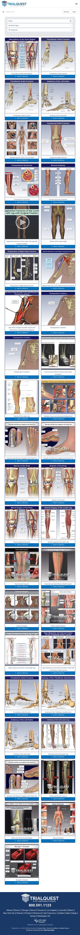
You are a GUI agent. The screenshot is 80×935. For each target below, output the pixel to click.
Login (74, 12)
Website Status (64, 928)
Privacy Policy (41, 928)
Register (66, 12)
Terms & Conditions (53, 928)
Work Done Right (49, 930)
